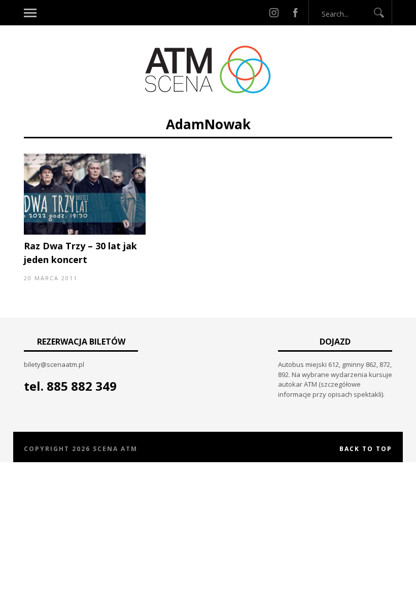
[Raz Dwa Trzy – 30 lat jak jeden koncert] (85, 232)
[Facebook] (295, 12)
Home (152, 110)
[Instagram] (274, 12)
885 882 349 (82, 386)
